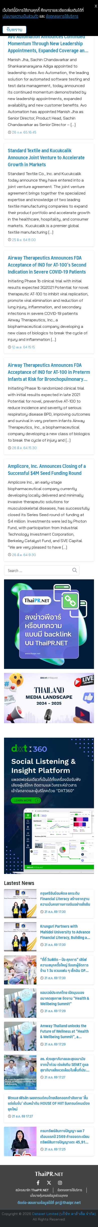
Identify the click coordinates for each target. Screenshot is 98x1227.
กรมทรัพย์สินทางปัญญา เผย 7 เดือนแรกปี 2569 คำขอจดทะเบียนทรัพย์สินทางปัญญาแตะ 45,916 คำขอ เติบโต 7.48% (64, 1139)
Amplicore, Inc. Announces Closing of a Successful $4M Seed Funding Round (47, 469)
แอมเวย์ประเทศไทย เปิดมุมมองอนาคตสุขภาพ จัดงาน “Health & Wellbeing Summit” (64, 998)
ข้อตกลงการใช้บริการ (62, 16)
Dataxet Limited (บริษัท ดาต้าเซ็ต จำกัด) (64, 1213)
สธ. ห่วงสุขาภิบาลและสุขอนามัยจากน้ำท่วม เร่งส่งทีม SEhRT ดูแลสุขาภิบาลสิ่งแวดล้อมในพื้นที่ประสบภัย (65, 1067)
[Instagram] (60, 1182)
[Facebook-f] (38, 1182)
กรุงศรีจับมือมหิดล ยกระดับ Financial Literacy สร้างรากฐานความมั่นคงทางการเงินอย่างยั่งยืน (65, 899)
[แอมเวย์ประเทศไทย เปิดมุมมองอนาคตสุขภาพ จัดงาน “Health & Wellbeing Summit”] (20, 1003)
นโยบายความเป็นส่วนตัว (20, 16)
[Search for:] (41, 571)
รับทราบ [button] (14, 29)
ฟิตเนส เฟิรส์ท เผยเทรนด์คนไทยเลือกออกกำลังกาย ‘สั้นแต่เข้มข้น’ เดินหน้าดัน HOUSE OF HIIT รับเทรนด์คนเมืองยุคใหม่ (49, 1103)
